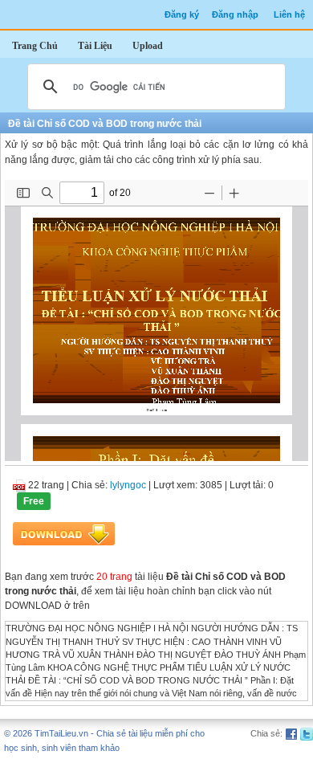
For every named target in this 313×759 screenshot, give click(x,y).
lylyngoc (128, 485)
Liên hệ (289, 14)
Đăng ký (182, 14)
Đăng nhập (235, 14)
